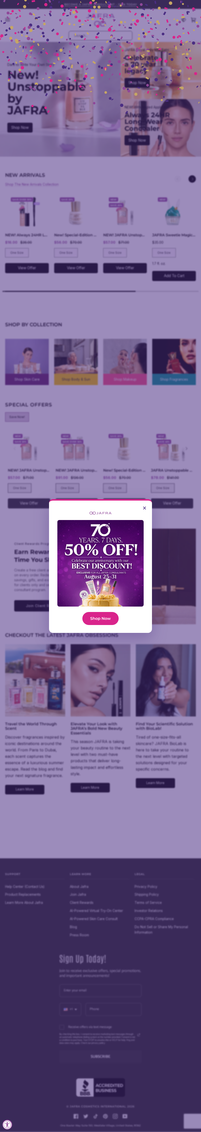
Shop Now (100, 618)
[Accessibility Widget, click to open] (7, 1125)
